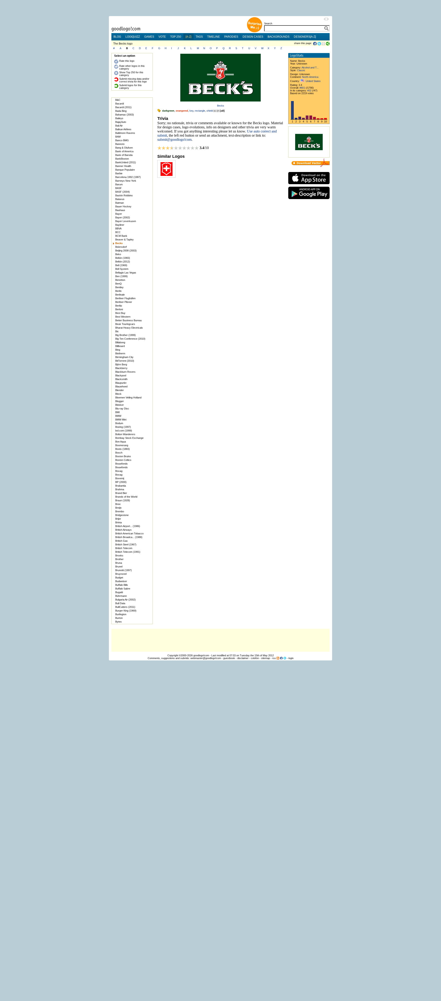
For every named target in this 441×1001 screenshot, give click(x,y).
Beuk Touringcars (125, 324)
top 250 (175, 36)
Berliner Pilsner (123, 302)
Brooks (119, 555)
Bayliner (119, 224)
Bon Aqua (120, 441)
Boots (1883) (122, 449)
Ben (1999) (121, 276)
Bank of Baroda (124, 155)
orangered (182, 110)
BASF (118, 188)
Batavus (119, 199)
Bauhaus (120, 210)
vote (162, 36)
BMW (118, 415)
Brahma (119, 489)
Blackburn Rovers (125, 371)
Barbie (118, 173)
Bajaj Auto (120, 122)
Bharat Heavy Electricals (129, 327)
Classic (301, 70)
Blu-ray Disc (122, 408)
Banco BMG (122, 140)
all (222, 110)
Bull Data (120, 603)
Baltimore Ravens (125, 133)
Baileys (119, 118)
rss (274, 658)
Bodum (119, 423)
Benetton (120, 280)
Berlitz (118, 305)
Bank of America (124, 151)
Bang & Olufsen (124, 147)
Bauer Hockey (123, 206)
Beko (118, 254)
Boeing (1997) (123, 427)
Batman (119, 202)
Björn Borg (121, 364)
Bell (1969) (121, 265)
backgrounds (278, 36)
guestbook (229, 658)
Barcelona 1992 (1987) (128, 177)
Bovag (118, 471)
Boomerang (121, 445)
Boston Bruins (123, 456)
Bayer (118, 213)
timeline (213, 36)
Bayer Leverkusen (125, 221)
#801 (302, 87)
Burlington (120, 614)
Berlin (118, 291)
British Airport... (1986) (127, 526)
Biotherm (120, 353)
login (291, 658)
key (191, 110)
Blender (119, 390)
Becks (220, 105)
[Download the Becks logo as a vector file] (310, 166)
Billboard (120, 346)
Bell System (121, 269)
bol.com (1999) (123, 430)
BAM (118, 136)
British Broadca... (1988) (128, 537)
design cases (253, 36)
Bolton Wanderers (125, 434)
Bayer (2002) (122, 217)
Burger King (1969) (125, 610)
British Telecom (123, 548)
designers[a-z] (305, 36)
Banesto (119, 144)
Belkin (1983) (122, 258)
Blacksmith (121, 379)
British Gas (121, 540)
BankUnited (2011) (125, 162)
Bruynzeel (121, 573)
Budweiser (121, 581)
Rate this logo (126, 60)
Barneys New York (125, 180)
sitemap (265, 658)
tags (199, 36)
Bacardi (119, 103)
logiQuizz (132, 36)
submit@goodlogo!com (174, 139)
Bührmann (121, 596)
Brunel (118, 566)
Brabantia (120, 485)
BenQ (118, 283)
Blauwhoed (121, 386)
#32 (309, 90)
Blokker (119, 404)
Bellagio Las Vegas (125, 272)
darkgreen (168, 110)
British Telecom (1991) (127, 551)
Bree (118, 504)
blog (117, 36)
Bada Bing (121, 111)
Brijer (118, 518)
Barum (119, 184)
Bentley (119, 287)
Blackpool (120, 375)
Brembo (119, 511)
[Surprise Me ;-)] (254, 32)
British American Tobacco (129, 533)
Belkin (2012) (122, 261)
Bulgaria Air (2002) (125, 599)
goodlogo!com (201, 655)
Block (118, 393)
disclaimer (243, 658)
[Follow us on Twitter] (284, 658)
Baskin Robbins (124, 195)
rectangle (200, 110)
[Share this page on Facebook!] (315, 43)
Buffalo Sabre (122, 588)
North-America (310, 77)
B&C (117, 100)
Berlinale (120, 294)
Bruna (118, 562)
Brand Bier (121, 493)
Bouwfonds (121, 463)
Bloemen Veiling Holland (128, 397)
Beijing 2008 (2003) (126, 250)
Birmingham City (124, 357)
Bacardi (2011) (123, 107)
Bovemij (119, 478)
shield (209, 110)
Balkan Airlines (123, 129)
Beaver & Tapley (124, 239)
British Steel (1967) (125, 544)
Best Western (122, 316)
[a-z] (188, 36)
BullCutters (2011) (125, 607)
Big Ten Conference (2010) (130, 338)
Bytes (118, 621)
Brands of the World (126, 496)
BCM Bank (121, 235)
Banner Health (123, 166)
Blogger (119, 401)
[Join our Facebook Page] (281, 658)
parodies (231, 36)
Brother (119, 559)
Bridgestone (122, 515)
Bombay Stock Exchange (129, 438)
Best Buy (120, 313)
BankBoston (122, 158)
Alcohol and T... (310, 67)
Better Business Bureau (128, 320)
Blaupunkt (120, 382)
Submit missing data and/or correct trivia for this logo (134, 80)
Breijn (118, 507)
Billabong (120, 342)
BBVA (118, 228)
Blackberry (121, 368)
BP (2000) (121, 482)
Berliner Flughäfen (125, 298)
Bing (117, 349)
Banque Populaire (125, 169)
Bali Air (119, 125)
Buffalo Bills (121, 585)
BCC (118, 232)
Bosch (118, 452)
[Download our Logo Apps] (309, 185)
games (149, 36)
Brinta (118, 522)
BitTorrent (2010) (124, 360)
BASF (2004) (122, 191)
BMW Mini (120, 419)
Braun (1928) (122, 500)
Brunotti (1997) (123, 570)
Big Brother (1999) (125, 335)
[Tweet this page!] (319, 43)
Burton (119, 618)
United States (313, 81)
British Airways (123, 529)
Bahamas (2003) (124, 114)
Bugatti (119, 592)
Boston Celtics (123, 460)
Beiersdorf (121, 246)
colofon (255, 658)
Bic (117, 331)
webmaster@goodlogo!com (205, 658)
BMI (117, 412)
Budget (119, 577)
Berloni (119, 309)
